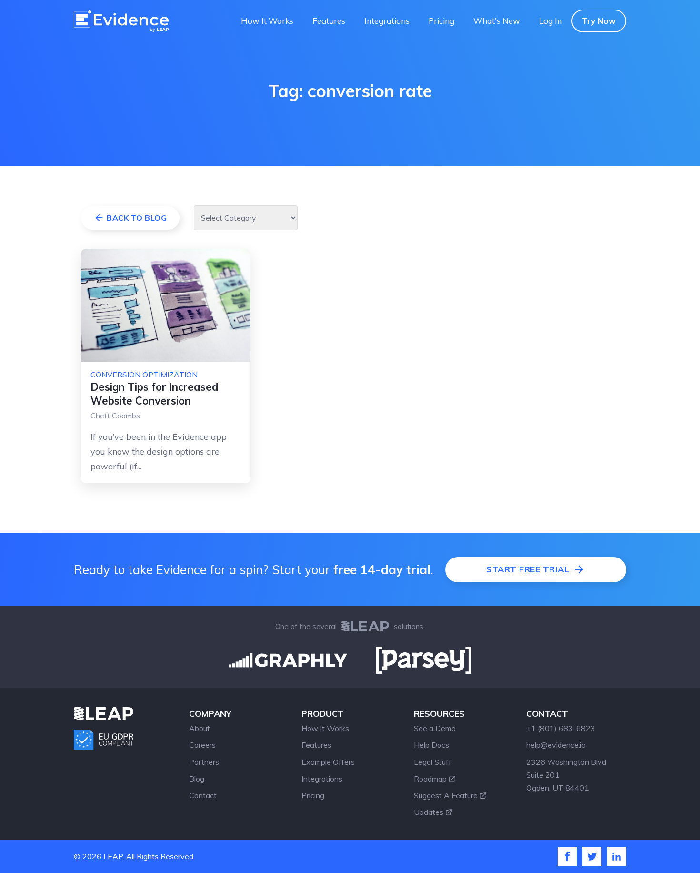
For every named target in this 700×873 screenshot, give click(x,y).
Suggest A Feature (446, 795)
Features (328, 21)
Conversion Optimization (144, 374)
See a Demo (435, 728)
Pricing (441, 21)
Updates (428, 812)
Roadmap (430, 778)
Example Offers (328, 762)
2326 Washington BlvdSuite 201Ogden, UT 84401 (566, 774)
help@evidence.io (556, 745)
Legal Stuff (432, 762)
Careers (202, 745)
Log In (550, 21)
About (199, 728)
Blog (196, 778)
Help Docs (431, 745)
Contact (203, 795)
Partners (204, 762)
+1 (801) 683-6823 (560, 728)
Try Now (599, 21)
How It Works (267, 21)
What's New (496, 21)
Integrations (387, 21)
